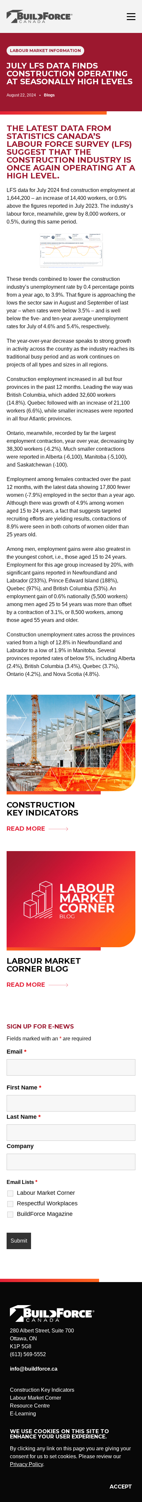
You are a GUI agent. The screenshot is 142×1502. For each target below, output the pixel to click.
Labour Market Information (45, 50)
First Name (24, 1087)
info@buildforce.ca (33, 1369)
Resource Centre (30, 1405)
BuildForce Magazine (45, 1214)
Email (16, 1051)
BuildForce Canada (45, 16)
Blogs (49, 95)
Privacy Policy (26, 1464)
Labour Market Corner (46, 1193)
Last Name (24, 1116)
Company (20, 1146)
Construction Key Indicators (42, 1390)
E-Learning (23, 1413)
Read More (26, 828)
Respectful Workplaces (47, 1203)
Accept (121, 1487)
